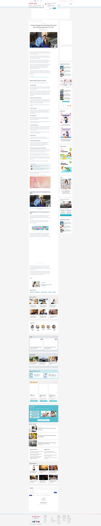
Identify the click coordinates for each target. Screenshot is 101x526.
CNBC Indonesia (69, 519)
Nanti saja (51, 8)
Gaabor (41, 394)
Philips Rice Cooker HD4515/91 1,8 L (32, 395)
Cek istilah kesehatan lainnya (65, 215)
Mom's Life (45, 520)
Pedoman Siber (64, 518)
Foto (51, 517)
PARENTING (39, 5)
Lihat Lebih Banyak (55, 354)
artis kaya (54, 292)
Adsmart (58, 519)
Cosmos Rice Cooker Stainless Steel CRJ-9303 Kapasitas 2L (52, 396)
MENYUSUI (35, 5)
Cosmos (50, 394)
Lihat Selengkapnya (65, 101)
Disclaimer (64, 519)
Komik (45, 522)
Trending (40, 7)
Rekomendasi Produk (53, 520)
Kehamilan (45, 517)
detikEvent (58, 520)
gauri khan (31, 292)
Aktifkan (54, 8)
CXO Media (68, 522)
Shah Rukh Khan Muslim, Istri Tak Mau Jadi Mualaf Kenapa (39, 77)
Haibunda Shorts (31, 7)
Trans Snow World (59, 522)
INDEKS (59, 5)
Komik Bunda (36, 7)
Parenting (45, 519)
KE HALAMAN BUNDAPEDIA (43, 420)
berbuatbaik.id (59, 517)
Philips (31, 394)
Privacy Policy (64, 520)
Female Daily (68, 521)
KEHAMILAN (30, 5)
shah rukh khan (37, 292)
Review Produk (53, 521)
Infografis (52, 519)
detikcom (68, 517)
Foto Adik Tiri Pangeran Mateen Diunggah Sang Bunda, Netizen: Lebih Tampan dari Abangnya (40, 169)
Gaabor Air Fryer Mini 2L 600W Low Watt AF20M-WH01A (43, 396)
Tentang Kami (64, 517)
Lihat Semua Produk (55, 382)
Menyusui (45, 518)
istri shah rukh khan (44, 292)
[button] (56, 328)
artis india (49, 292)
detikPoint (58, 521)
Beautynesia (68, 520)
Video (43, 7)
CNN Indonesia (69, 518)
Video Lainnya (55, 336)
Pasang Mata (58, 518)
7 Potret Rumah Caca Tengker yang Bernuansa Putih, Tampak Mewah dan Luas (40, 166)
